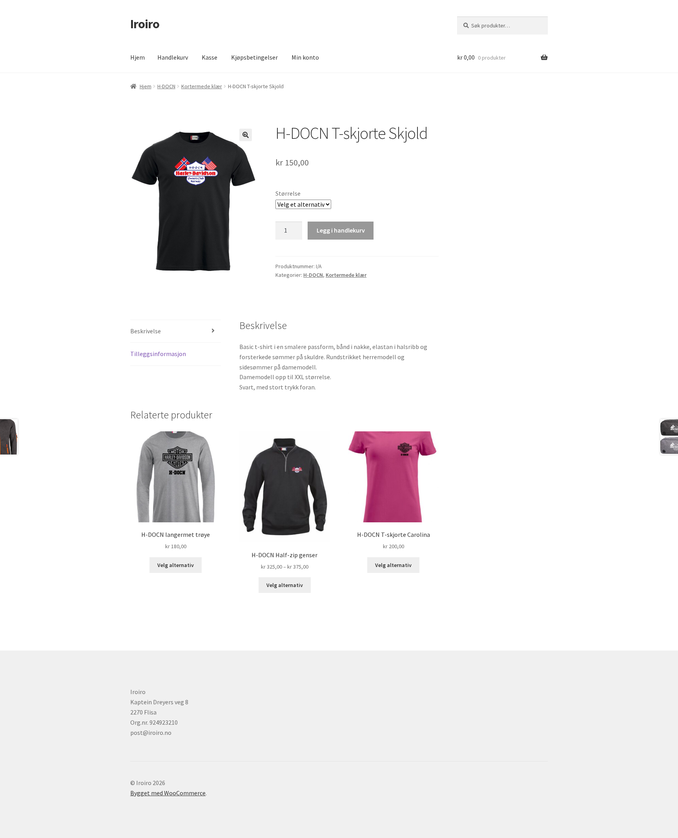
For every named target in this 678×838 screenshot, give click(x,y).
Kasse (209, 57)
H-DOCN (166, 86)
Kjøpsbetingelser (254, 57)
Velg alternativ (175, 565)
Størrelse (288, 193)
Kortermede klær (201, 86)
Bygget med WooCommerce (168, 793)
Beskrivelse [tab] (145, 331)
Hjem (137, 57)
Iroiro (144, 24)
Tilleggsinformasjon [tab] (158, 354)
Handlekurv (172, 57)
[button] (245, 135)
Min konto (305, 57)
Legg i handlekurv (341, 230)
